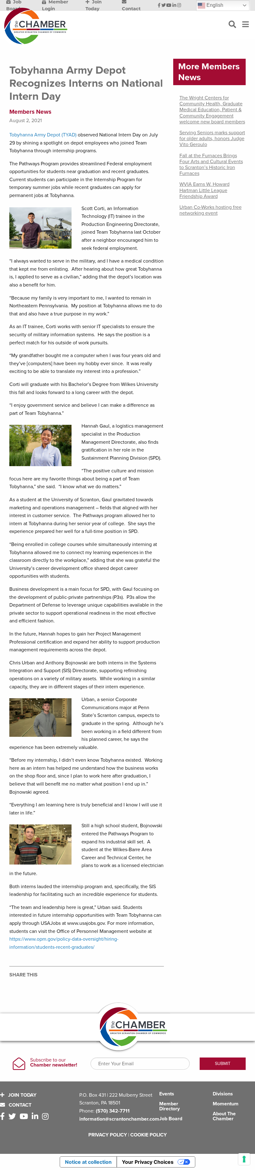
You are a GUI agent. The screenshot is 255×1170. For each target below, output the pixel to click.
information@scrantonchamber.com (119, 1119)
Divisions (223, 1093)
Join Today (21, 1095)
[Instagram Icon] (179, 5)
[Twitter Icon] (163, 5)
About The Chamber (224, 1116)
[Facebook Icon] (159, 5)
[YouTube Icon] (168, 5)
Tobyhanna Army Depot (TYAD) (42, 135)
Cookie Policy (148, 1135)
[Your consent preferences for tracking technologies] (244, 1159)
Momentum (226, 1103)
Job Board (170, 1118)
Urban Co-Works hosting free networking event (210, 210)
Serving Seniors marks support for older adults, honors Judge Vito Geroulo (212, 139)
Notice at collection (88, 1162)
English (214, 5)
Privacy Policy (107, 1135)
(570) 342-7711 (113, 1111)
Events (166, 1093)
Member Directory (169, 1106)
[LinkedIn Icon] (174, 5)
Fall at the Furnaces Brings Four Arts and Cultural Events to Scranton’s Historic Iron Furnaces (211, 165)
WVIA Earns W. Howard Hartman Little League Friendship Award (204, 190)
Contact (19, 1105)
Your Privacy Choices (148, 1162)
